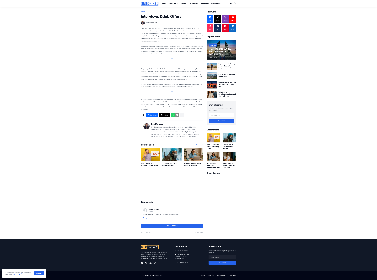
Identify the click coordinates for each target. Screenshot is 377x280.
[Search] (234, 4)
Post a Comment (172, 226)
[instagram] (155, 263)
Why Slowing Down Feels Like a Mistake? (229, 166)
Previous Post (146, 232)
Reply (145, 218)
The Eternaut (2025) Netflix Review (170, 164)
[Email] (177, 115)
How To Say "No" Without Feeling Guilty (149, 164)
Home (164, 4)
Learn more (16, 274)
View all (198, 145)
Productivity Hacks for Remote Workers (192, 164)
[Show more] (182, 115)
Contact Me (216, 4)
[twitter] (146, 263)
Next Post (198, 232)
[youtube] (150, 263)
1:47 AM (151, 211)
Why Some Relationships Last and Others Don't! (227, 94)
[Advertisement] (172, 184)
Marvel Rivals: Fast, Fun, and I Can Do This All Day (227, 85)
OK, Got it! (39, 273)
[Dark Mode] (230, 4)
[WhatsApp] (173, 115)
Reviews (193, 4)
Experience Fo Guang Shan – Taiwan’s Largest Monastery (226, 66)
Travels (183, 4)
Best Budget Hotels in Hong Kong (226, 75)
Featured (172, 4)
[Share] (201, 23)
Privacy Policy (221, 275)
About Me (205, 4)
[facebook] (142, 263)
